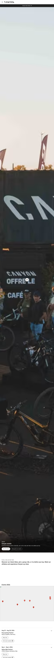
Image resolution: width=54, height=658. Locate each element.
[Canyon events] (27, 280)
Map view (5, 637)
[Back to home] (9, 2)
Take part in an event (16, 548)
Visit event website (7, 641)
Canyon (3, 541)
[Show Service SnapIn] (52, 329)
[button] (17, 605)
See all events (6, 548)
